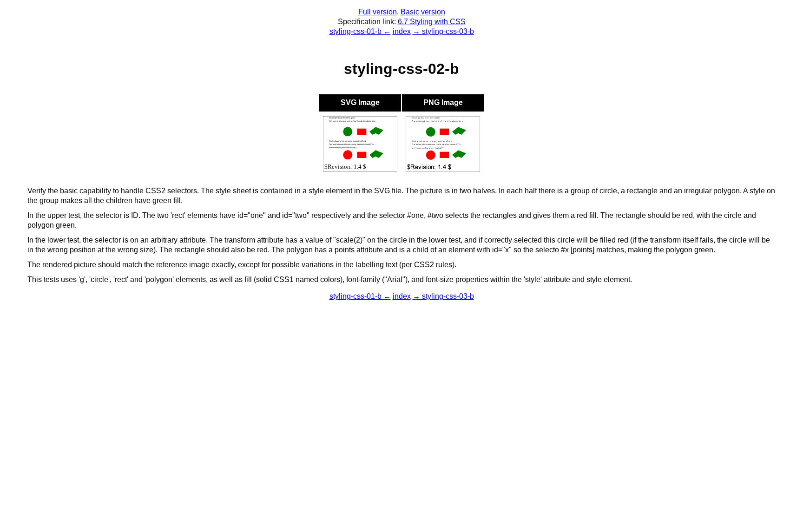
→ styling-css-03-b (443, 31)
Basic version (423, 12)
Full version (377, 12)
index (402, 31)
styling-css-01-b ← (360, 31)
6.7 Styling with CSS (432, 22)
